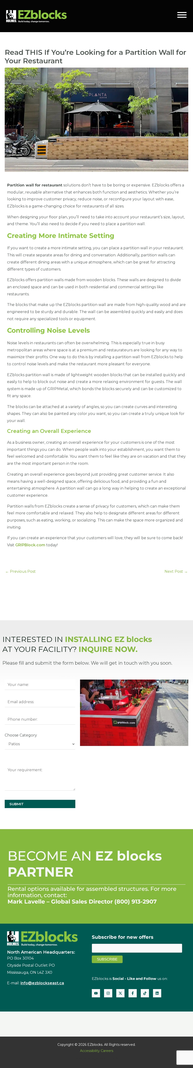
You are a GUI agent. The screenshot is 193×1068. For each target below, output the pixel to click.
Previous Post (20, 571)
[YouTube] (96, 993)
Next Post (176, 571)
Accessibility (90, 1051)
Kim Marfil (111, 1058)
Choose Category (21, 735)
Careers (107, 1051)
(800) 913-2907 (135, 901)
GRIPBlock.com (30, 545)
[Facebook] (133, 993)
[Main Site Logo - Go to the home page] (36, 15)
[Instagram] (108, 993)
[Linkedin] (157, 993)
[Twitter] (120, 993)
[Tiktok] (145, 993)
